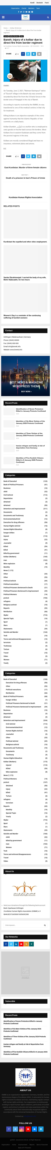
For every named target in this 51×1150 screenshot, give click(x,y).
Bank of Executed (10, 481)
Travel (6, 653)
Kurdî (32, 3)
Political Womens (10, 594)
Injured (6, 36)
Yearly (6, 663)
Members (31, 8)
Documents (8, 512)
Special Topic (9, 618)
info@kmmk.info (30, 1116)
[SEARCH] (44, 925)
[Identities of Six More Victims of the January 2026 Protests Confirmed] (9, 423)
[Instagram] (21, 1129)
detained (7, 502)
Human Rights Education (13, 529)
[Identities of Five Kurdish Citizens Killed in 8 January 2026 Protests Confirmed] (9, 460)
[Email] (34, 1129)
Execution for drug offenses (14, 522)
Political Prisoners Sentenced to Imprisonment (21, 591)
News (21, 36)
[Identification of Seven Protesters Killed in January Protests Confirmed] (9, 411)
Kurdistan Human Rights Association (17, 46)
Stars (5, 625)
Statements (8, 629)
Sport (6, 622)
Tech (5, 636)
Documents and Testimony (14, 515)
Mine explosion (9, 564)
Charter (24, 8)
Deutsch (40, 3)
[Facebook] (9, 1129)
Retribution (8, 611)
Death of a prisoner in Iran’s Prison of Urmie (25, 178)
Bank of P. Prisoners (24, 1148)
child (5, 491)
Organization (15, 8)
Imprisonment (22, 1145)
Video (6, 656)
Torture (6, 649)
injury (6, 539)
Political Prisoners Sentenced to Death (18, 588)
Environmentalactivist (12, 519)
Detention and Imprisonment (14, 509)
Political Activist (10, 581)
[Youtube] (28, 1129)
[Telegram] (41, 1129)
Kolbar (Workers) (14, 36)
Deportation (8, 498)
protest (6, 598)
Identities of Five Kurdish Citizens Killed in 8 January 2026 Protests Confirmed (30, 460)
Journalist (7, 543)
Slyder (6, 615)
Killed (6, 546)
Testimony (8, 646)
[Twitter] (15, 1129)
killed (6, 550)
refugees (7, 601)
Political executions (11, 584)
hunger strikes (9, 533)
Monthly (7, 567)
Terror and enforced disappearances (17, 639)
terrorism (7, 642)
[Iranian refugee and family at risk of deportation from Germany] (9, 448)
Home (14, 1145)
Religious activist (10, 605)
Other (6, 574)
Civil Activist (8, 495)
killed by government (11, 553)
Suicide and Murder (11, 632)
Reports (6, 608)
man (5, 560)
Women (6, 660)
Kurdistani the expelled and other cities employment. (25, 242)
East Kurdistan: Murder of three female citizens (25, 168)
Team (38, 8)
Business (7, 488)
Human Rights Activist (12, 526)
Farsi (47, 3)
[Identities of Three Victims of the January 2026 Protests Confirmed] (9, 436)
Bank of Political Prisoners (13, 485)
